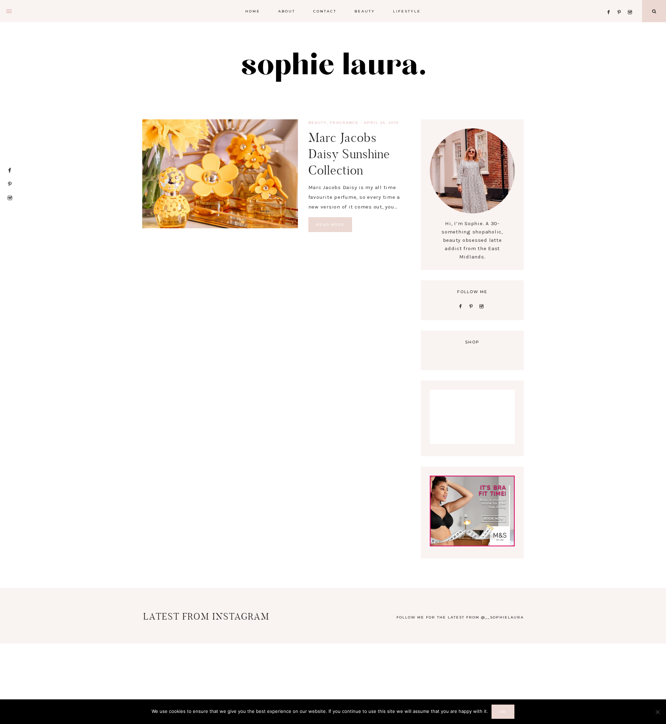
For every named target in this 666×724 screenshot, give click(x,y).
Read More (330, 224)
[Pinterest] (621, 3)
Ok (503, 711)
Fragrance (344, 122)
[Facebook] (610, 3)
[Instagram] (631, 3)
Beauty (317, 122)
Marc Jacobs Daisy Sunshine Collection (349, 154)
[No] (657, 711)
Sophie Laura (333, 66)
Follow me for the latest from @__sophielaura (460, 617)
